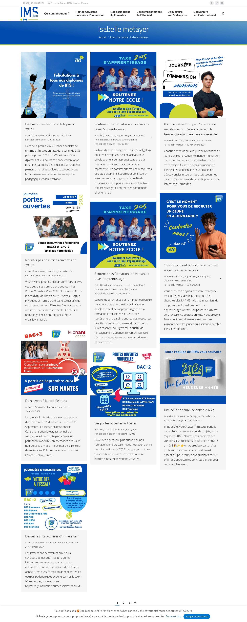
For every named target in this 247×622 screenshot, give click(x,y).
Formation (120, 429)
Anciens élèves (181, 416)
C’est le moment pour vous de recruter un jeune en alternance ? (191, 268)
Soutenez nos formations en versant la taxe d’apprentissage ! (122, 127)
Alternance (109, 135)
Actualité (29, 135)
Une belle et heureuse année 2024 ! (189, 409)
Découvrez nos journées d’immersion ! (51, 536)
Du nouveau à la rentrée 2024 (46, 400)
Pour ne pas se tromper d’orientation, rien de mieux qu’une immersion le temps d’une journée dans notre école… (191, 129)
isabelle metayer (123, 29)
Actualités (40, 135)
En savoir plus (174, 616)
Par (35, 139)
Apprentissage (123, 135)
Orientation (190, 140)
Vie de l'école (64, 135)
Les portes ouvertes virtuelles (116, 423)
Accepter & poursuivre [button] (197, 616)
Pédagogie (51, 135)
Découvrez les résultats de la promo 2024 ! (50, 127)
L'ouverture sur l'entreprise (123, 139)
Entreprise (205, 276)
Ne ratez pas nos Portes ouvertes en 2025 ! (50, 263)
